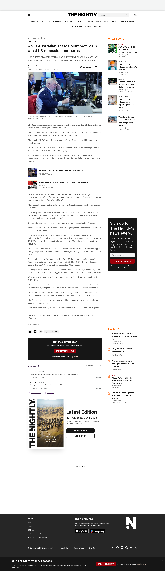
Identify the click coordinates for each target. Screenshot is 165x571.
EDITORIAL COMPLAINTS (37, 538)
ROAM (98, 21)
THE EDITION (33, 522)
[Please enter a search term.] (126, 15)
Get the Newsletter (122, 261)
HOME (30, 518)
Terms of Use (79, 548)
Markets (41, 38)
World (115, 21)
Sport (106, 21)
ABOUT (31, 526)
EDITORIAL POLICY (35, 534)
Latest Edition (80, 431)
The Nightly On (127, 21)
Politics (34, 21)
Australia (45, 21)
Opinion (80, 21)
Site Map (92, 548)
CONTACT (32, 530)
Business (57, 21)
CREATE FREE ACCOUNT (65, 351)
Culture (89, 21)
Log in (134, 15)
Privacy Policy (122, 267)
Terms (130, 265)
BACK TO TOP (81, 467)
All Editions (80, 436)
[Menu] (29, 14)
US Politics (69, 21)
